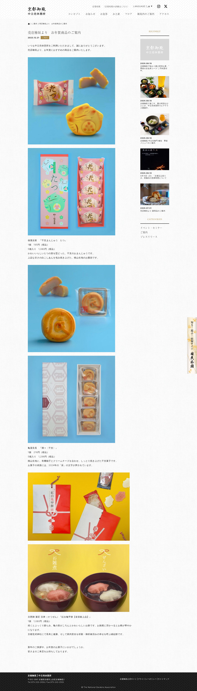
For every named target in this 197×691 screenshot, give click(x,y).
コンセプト (74, 14)
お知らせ (90, 14)
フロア (128, 14)
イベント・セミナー (151, 227)
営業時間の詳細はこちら (116, 6)
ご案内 (34, 24)
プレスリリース (148, 236)
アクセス (164, 14)
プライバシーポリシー (147, 679)
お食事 (104, 14)
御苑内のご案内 (145, 14)
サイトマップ (163, 679)
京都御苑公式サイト (128, 679)
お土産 (116, 14)
